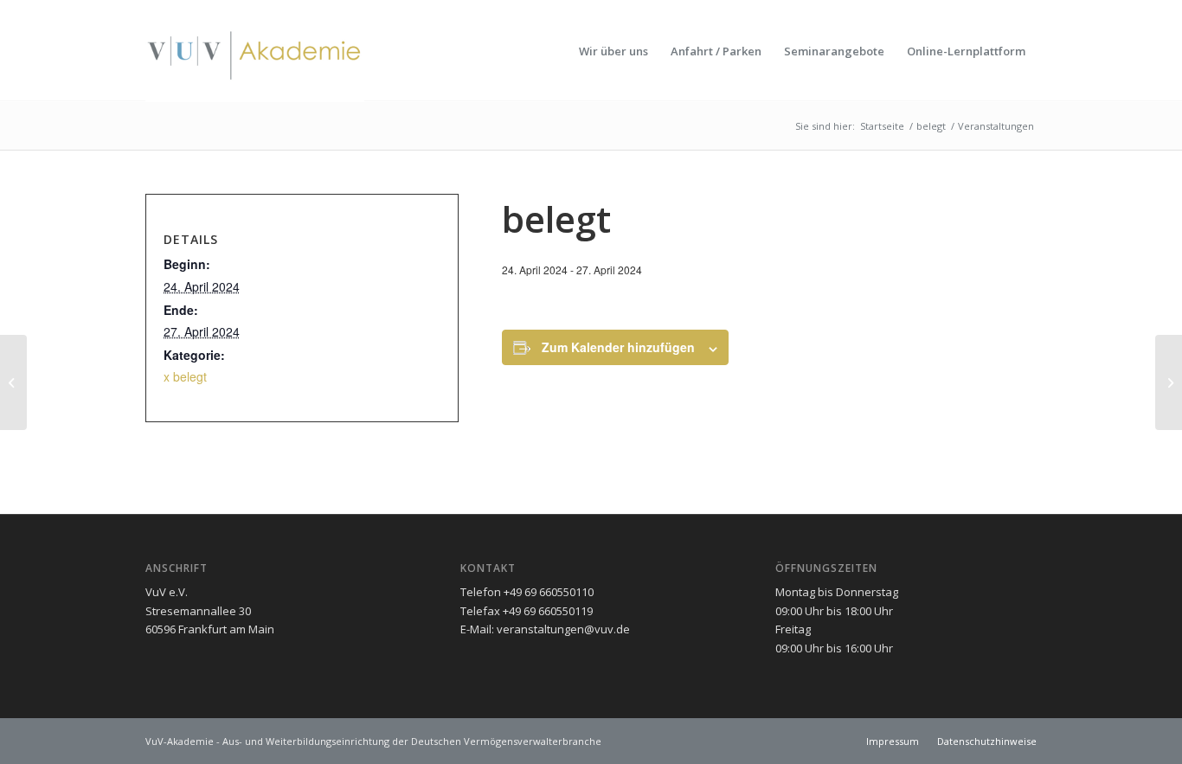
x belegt (185, 376)
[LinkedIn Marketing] (13, 382)
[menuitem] (613, 51)
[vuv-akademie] (254, 51)
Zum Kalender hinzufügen (618, 347)
